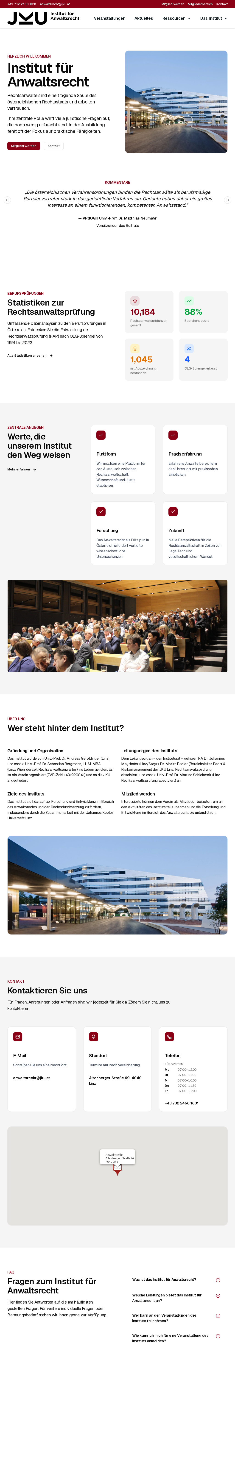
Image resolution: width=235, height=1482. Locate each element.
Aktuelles (143, 18)
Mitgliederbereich (200, 4)
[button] (117, 1168)
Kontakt (222, 4)
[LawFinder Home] (43, 18)
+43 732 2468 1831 (21, 4)
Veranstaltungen (109, 18)
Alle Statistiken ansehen (27, 355)
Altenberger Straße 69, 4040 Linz (115, 1081)
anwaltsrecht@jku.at (55, 4)
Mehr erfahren (18, 469)
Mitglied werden (173, 4)
